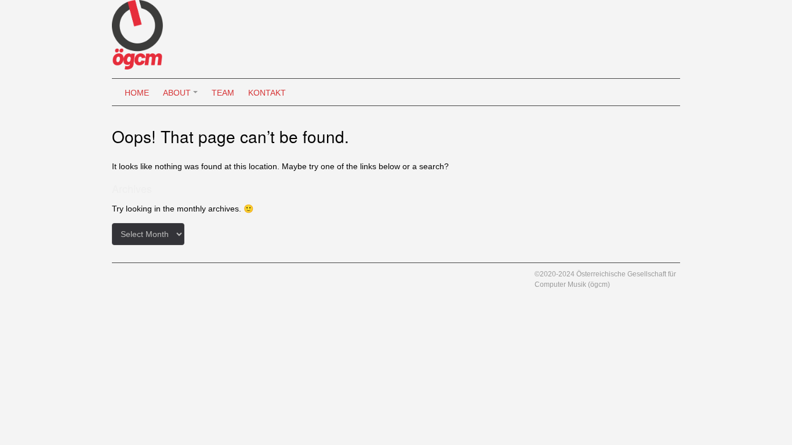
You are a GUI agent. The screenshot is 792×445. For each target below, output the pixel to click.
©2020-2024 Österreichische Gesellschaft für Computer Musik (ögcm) (605, 279)
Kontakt (267, 92)
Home (137, 92)
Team (223, 92)
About (182, 96)
